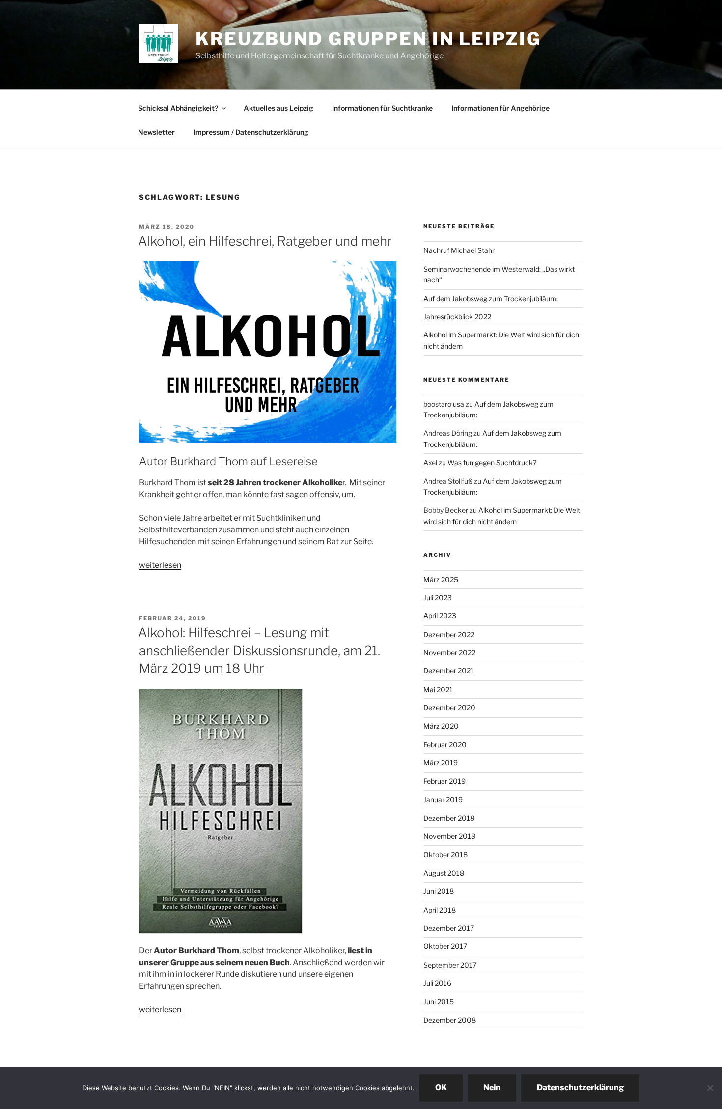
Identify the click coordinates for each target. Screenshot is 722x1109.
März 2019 (440, 762)
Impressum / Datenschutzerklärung (251, 132)
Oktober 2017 (445, 946)
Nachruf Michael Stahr (459, 250)
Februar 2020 (445, 744)
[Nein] (710, 1088)
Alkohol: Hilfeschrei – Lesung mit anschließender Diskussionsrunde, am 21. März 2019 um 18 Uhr (259, 650)
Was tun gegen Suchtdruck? (491, 462)
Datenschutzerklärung (580, 1087)
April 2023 (439, 615)
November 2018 (449, 836)
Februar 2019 (444, 781)
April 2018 (439, 910)
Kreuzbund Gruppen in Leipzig (368, 39)
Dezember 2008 (449, 1020)
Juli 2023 (437, 597)
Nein (491, 1087)
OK (441, 1087)
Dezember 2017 (448, 928)
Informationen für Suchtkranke (382, 108)
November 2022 (449, 652)
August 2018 (443, 873)
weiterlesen (160, 565)
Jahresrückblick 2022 (457, 316)
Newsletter (156, 132)
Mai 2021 (438, 689)
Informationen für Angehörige (500, 108)
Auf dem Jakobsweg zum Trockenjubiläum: (490, 298)
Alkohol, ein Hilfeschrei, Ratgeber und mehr (265, 241)
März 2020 (441, 726)
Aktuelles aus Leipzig (278, 108)
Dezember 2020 (449, 707)
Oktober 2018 (445, 854)
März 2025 (440, 579)
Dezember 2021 (448, 670)
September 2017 (449, 965)
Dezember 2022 (448, 634)
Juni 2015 (438, 1002)
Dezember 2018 (448, 818)
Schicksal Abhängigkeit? (178, 108)
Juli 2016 (437, 983)
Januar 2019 (443, 799)
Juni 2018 (438, 891)
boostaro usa (443, 404)
